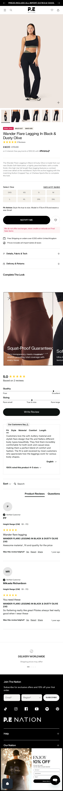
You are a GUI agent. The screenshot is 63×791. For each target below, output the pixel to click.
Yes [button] (27, 552)
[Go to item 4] (35, 116)
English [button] (50, 461)
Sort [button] (6, 483)
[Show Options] (40, 697)
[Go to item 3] (25, 116)
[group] (31, 377)
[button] (31, 142)
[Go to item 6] (56, 116)
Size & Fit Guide (51, 187)
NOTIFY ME (26, 220)
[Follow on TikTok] (5, 709)
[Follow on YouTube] (37, 709)
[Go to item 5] (46, 116)
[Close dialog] (60, 750)
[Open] (7, 783)
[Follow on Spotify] (47, 709)
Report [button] (33, 552)
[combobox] (29, 697)
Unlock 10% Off (47, 781)
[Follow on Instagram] (16, 709)
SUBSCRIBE (51, 697)
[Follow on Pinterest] (57, 709)
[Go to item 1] (5, 116)
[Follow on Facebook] (26, 709)
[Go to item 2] (15, 116)
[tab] (35, 494)
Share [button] (40, 552)
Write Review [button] (31, 411)
